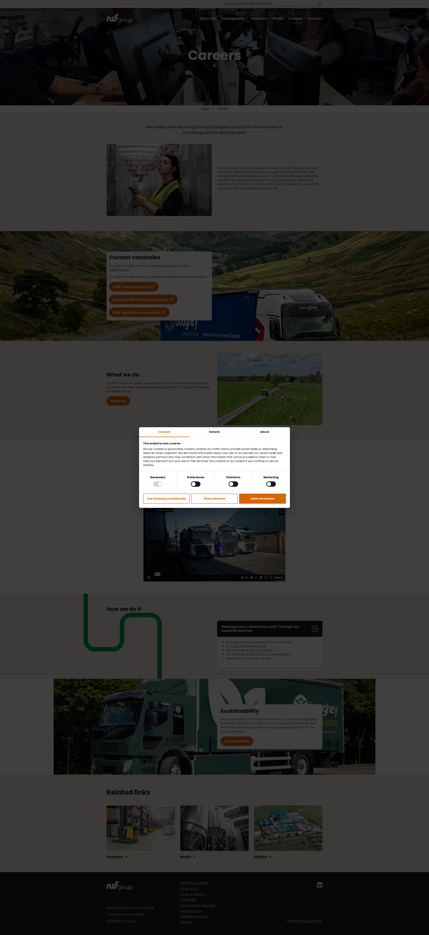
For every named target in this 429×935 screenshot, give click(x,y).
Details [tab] (214, 432)
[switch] (195, 484)
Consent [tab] (164, 432)
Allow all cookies (262, 498)
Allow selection (214, 498)
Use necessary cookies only (166, 498)
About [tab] (264, 432)
